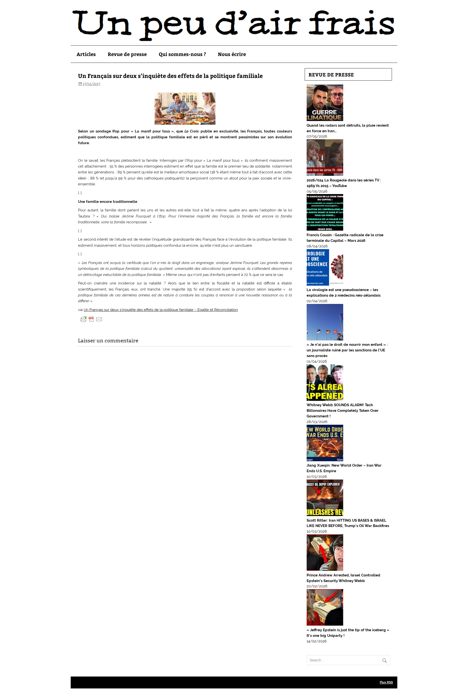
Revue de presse (127, 54)
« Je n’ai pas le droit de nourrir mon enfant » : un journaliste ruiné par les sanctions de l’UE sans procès (347, 350)
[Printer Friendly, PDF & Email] (91, 319)
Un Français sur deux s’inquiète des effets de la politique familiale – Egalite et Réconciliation (161, 310)
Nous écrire (232, 54)
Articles (86, 54)
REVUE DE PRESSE (331, 74)
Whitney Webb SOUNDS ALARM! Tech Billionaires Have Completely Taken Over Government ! (343, 410)
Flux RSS (386, 682)
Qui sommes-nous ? (182, 54)
